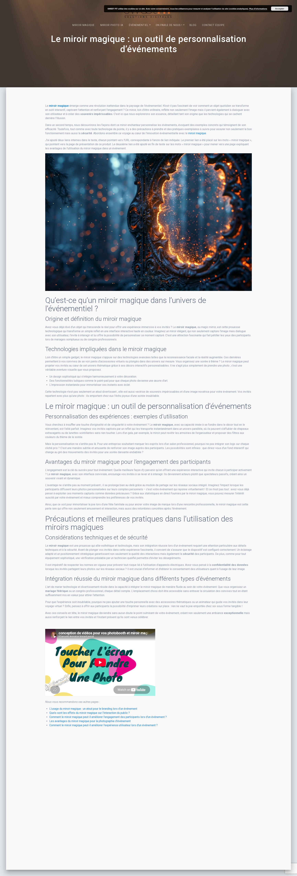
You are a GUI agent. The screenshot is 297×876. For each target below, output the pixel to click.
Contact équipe (213, 25)
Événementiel (138, 25)
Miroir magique (83, 25)
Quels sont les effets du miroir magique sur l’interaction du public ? (89, 712)
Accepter (279, 8)
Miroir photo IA (111, 25)
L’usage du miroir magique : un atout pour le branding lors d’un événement (93, 708)
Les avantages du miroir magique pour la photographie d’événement (90, 721)
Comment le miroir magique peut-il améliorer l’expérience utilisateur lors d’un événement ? (103, 725)
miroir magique (59, 105)
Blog (193, 25)
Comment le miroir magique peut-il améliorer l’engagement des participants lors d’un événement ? (108, 717)
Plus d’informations (258, 8)
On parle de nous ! (169, 25)
